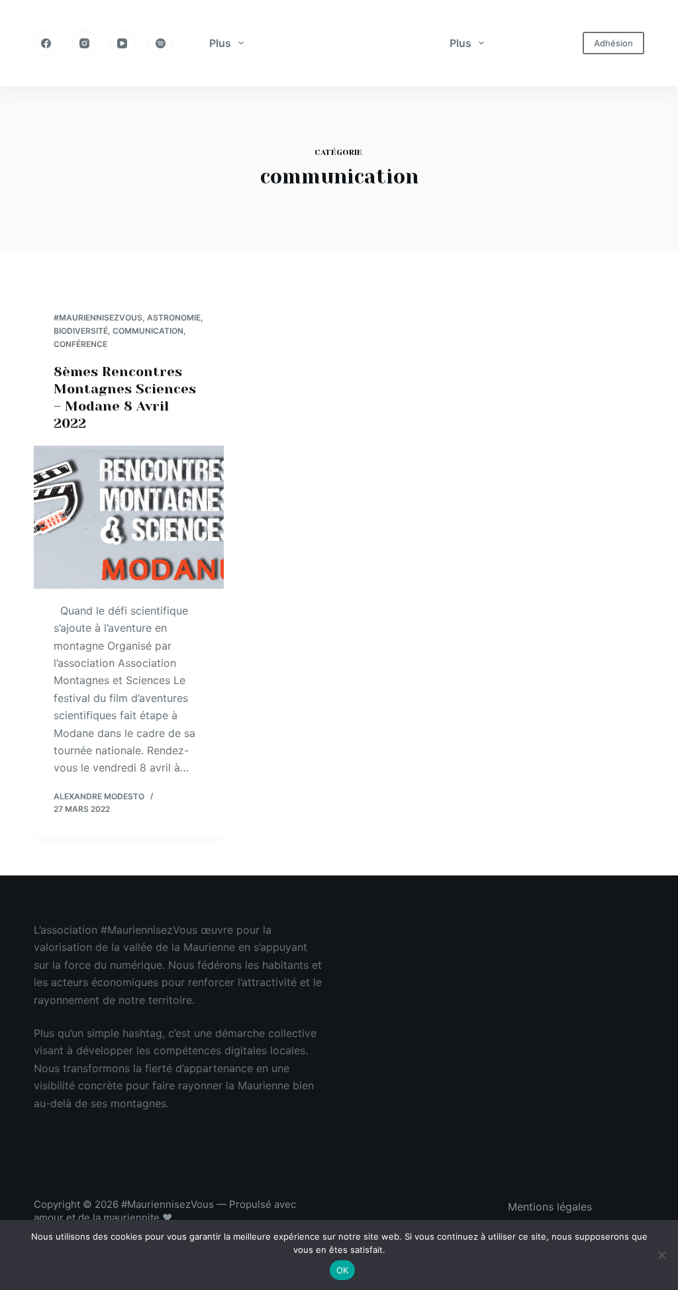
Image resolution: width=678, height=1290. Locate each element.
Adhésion (613, 43)
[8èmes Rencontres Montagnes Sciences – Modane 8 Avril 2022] (129, 517)
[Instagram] (84, 43)
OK (342, 1270)
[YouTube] (122, 43)
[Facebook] (46, 43)
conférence (80, 344)
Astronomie (174, 317)
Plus (220, 43)
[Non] (661, 1255)
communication (148, 331)
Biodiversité (81, 331)
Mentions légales (550, 1206)
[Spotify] (160, 43)
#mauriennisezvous (98, 317)
